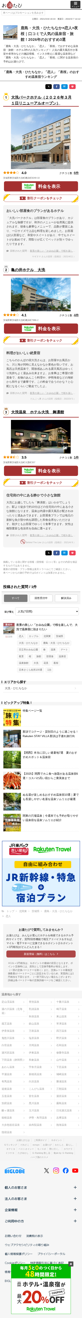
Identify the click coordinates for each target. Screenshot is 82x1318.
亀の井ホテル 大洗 (28, 270)
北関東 (47, 636)
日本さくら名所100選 (30, 670)
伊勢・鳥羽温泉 (38, 1117)
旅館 (38, 656)
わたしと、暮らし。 (65, 1145)
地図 (45, 178)
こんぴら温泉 (36, 1088)
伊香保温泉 (8, 1030)
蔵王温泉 (7, 1023)
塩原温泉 (34, 1038)
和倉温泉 (34, 1059)
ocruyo (36, 1145)
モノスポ (41, 1149)
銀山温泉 (34, 1023)
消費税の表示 (34, 1236)
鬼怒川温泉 (8, 1038)
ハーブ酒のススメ (39, 1157)
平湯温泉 (7, 1074)
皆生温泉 (34, 1096)
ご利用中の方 (14, 1221)
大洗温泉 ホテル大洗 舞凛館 (37, 412)
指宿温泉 (7, 1132)
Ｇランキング (10, 1145)
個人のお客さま (16, 1187)
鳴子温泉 (61, 1009)
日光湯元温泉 (64, 1110)
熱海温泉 (61, 1124)
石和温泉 (61, 1045)
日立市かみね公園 (28, 649)
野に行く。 (54, 1149)
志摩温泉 (61, 1117)
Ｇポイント (56, 1140)
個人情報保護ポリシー (19, 1254)
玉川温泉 (34, 1110)
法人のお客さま (16, 1198)
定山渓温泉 (8, 1001)
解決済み (66, 598)
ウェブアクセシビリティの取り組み (27, 1245)
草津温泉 (61, 1023)
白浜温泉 (34, 1081)
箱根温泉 (7, 1117)
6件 (76, 173)
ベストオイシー (26, 1149)
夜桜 (56, 663)
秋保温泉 (34, 1016)
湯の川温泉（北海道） (12, 1011)
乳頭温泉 (34, 1009)
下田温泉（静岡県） (13, 1059)
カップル (33, 636)
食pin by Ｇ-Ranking (63, 1153)
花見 (46, 663)
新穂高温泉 (35, 1074)
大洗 (36, 663)
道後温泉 (7, 1088)
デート (64, 649)
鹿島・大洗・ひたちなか (56, 643)
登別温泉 (34, 1001)
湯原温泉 (61, 1096)
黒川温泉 (34, 1103)
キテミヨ (10, 1149)
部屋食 (50, 656)
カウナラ (68, 1149)
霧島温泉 (61, 1103)
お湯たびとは (23, 1140)
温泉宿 (62, 656)
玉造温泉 (7, 1096)
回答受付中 (41, 598)
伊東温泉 (34, 1052)
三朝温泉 (61, 1088)
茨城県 (59, 636)
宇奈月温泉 (35, 1067)
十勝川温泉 (62, 1001)
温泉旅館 (23, 663)
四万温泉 (61, 1030)
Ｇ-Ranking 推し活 (41, 1153)
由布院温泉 (35, 1124)
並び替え (9, 611)
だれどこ (24, 1145)
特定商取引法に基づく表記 (47, 1263)
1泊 (49, 670)
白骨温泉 (7, 1045)
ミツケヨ (10, 1153)
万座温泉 (34, 1030)
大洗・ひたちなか (28, 643)
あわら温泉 (8, 1067)
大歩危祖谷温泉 (11, 1124)
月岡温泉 (34, 1045)
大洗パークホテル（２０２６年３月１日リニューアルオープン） (41, 100)
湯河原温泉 (8, 1052)
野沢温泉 (61, 1038)
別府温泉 (7, 1103)
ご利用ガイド (40, 1140)
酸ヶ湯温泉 (8, 1110)
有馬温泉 (7, 1081)
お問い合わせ (13, 1236)
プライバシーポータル (51, 1254)
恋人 (21, 636)
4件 (76, 315)
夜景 (21, 656)
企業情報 (11, 1209)
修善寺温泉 (62, 1052)
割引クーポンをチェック (44, 198)
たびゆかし (23, 1153)
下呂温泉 (61, 1067)
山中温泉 (61, 1059)
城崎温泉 (61, 1074)
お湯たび (47, 1145)
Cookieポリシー (15, 1263)
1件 (76, 457)
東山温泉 (61, 1016)
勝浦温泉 (61, 1081)
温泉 (53, 649)
